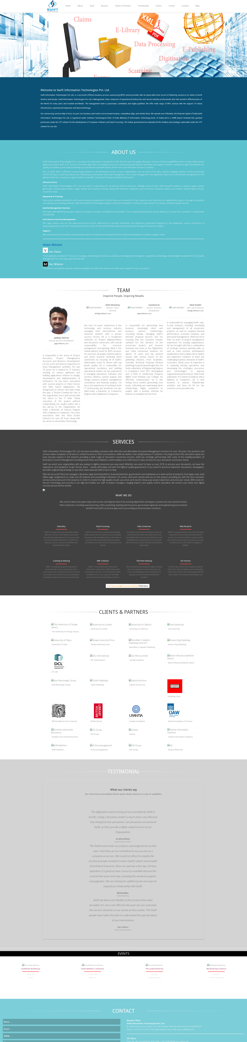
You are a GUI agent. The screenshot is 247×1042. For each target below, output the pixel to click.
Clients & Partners (123, 5)
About (80, 5)
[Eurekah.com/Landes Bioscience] (66, 731)
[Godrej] (144, 729)
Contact (185, 5)
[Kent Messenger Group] (66, 680)
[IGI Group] (105, 729)
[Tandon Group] (182, 731)
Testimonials (143, 5)
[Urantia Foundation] (144, 710)
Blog (197, 5)
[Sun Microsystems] (144, 655)
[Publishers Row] (182, 686)
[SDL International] (105, 655)
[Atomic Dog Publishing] (182, 640)
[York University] (182, 624)
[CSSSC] (66, 745)
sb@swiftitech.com (144, 313)
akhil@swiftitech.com (103, 313)
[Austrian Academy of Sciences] (182, 710)
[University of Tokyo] (66, 640)
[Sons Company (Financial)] (66, 710)
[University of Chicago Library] (66, 626)
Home (68, 5)
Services (104, 5)
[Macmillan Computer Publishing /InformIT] (144, 641)
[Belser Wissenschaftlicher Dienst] (182, 657)
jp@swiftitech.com (61, 343)
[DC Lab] (66, 661)
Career (172, 5)
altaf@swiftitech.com (195, 311)
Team (92, 5)
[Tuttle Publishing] (105, 680)
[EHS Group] (144, 745)
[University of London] (105, 624)
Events (159, 5)
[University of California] (144, 624)
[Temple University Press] (105, 640)
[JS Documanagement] (105, 745)
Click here (143, 586)
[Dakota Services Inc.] (144, 680)
